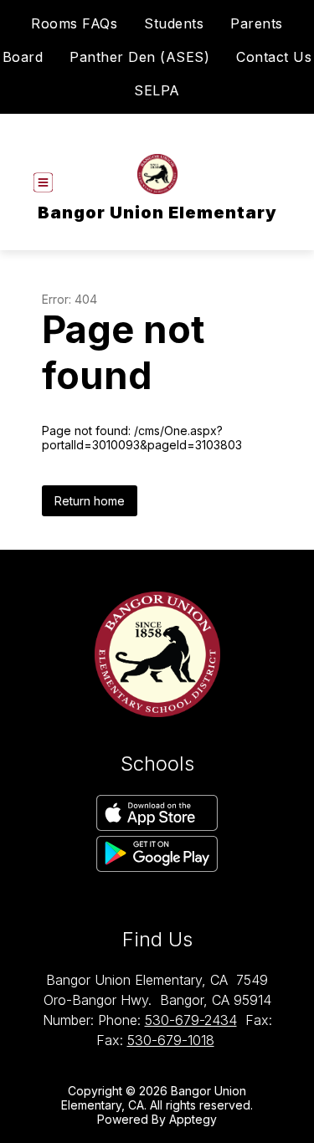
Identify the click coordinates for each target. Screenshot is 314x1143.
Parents (256, 23)
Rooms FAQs (74, 23)
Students (173, 23)
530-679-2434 (191, 1020)
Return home (89, 501)
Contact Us (273, 57)
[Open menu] (43, 182)
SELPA (157, 90)
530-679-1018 (170, 1040)
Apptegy (193, 1119)
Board (23, 57)
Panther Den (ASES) (139, 57)
